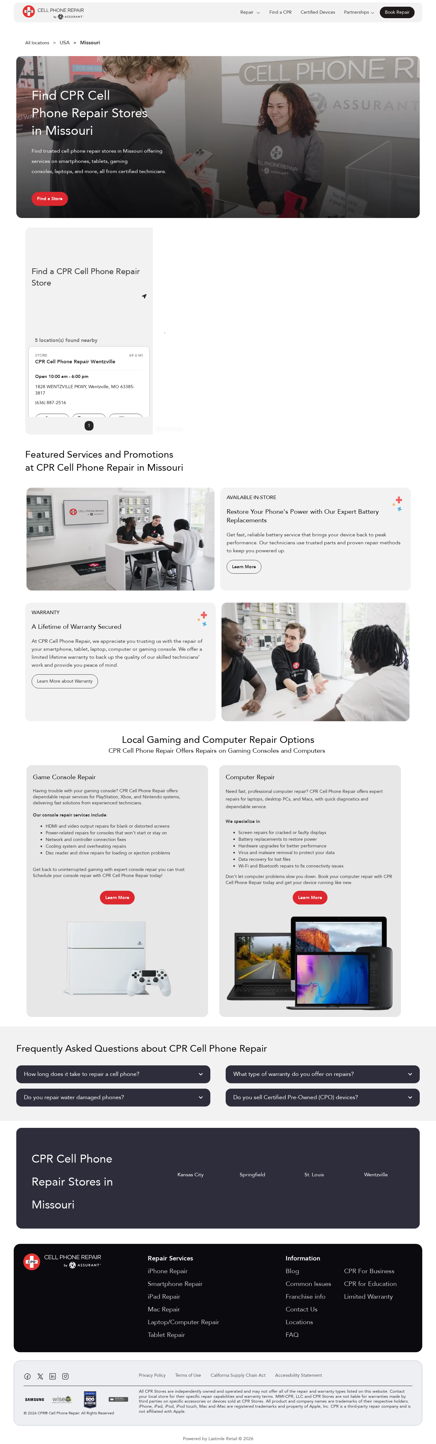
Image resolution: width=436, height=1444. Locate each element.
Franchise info (306, 1296)
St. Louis (314, 1174)
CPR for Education (370, 1284)
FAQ (292, 1335)
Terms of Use (188, 1375)
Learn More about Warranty (65, 681)
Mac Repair (164, 1309)
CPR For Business (369, 1271)
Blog (292, 1271)
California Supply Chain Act (238, 1375)
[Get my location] (144, 296)
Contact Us (302, 1309)
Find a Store (50, 199)
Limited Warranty (368, 1296)
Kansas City (190, 1174)
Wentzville (376, 1174)
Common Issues (308, 1284)
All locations (37, 43)
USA (65, 42)
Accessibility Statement (298, 1375)
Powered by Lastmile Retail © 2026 (218, 1439)
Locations (299, 1322)
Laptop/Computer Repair (183, 1322)
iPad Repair (164, 1296)
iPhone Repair (168, 1271)
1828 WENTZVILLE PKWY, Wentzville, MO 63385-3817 (85, 390)
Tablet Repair (166, 1335)
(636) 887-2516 (50, 403)
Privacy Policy (152, 1375)
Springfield (252, 1174)
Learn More (244, 567)
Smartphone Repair (175, 1284)
